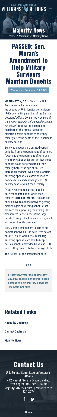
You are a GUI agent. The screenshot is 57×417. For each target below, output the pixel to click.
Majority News (29, 30)
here (43, 253)
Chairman (24, 36)
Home (12, 36)
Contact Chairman (15, 331)
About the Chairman (16, 322)
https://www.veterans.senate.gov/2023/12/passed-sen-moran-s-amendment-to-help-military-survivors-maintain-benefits (28, 281)
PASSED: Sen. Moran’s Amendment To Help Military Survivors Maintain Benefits (28, 63)
